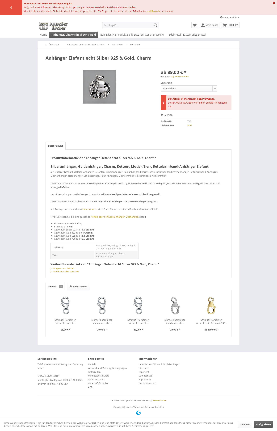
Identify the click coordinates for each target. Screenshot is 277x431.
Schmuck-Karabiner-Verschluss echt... (65, 321)
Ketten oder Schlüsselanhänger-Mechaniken (115, 216)
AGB (90, 387)
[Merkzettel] (194, 25)
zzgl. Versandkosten (180, 76)
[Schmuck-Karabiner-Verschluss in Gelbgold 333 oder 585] (211, 305)
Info (189, 125)
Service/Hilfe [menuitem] (229, 17)
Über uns (143, 368)
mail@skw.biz (154, 11)
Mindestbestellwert (98, 375)
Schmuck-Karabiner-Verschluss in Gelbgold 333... (211, 321)
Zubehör (55, 286)
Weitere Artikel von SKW (66, 271)
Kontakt (92, 364)
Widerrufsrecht (96, 379)
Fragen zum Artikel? (64, 268)
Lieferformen (89, 209)
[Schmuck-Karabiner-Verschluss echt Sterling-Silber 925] (175, 305)
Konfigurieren (263, 424)
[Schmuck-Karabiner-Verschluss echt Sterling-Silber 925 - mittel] (102, 305)
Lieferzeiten (94, 371)
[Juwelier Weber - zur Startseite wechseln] (54, 26)
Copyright (143, 371)
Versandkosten (159, 400)
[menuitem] (130, 25)
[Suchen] (155, 25)
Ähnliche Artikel (78, 286)
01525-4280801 (49, 376)
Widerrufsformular (98, 383)
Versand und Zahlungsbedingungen (107, 368)
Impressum (144, 379)
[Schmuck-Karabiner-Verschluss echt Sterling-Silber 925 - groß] (65, 305)
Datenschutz (145, 375)
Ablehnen (245, 424)
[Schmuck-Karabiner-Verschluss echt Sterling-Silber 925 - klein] (138, 305)
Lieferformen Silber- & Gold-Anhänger (158, 364)
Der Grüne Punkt (147, 383)
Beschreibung (55, 145)
